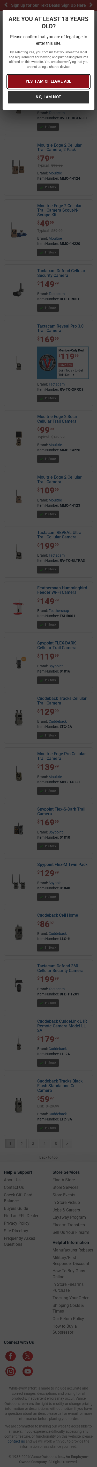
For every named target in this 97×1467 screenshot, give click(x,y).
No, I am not (48, 97)
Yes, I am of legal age (48, 81)
